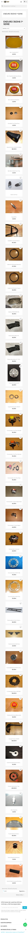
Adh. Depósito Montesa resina (14, 76)
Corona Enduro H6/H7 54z (14, 596)
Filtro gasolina (14, 810)
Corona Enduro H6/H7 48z (14, 572)
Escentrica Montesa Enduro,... (14, 762)
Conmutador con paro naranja (14, 454)
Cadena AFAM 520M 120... (14, 312)
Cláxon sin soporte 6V (14, 383)
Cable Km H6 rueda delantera (14, 264)
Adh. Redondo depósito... (14, 99)
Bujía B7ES (14, 217)
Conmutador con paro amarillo (14, 430)
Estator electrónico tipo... (14, 786)
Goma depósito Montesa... (14, 857)
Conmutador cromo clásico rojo (14, 501)
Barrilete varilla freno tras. (14, 171)
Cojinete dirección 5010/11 (14, 406)
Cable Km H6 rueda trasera (14, 288)
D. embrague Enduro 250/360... (14, 691)
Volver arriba (20, 895)
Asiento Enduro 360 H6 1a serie (14, 147)
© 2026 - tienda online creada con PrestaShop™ (13, 932)
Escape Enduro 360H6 (14, 739)
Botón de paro (14, 194)
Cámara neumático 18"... (14, 335)
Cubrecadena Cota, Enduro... (14, 620)
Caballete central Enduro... (14, 240)
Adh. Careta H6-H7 (14, 52)
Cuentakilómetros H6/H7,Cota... (14, 667)
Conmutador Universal (14, 549)
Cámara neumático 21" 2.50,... (14, 359)
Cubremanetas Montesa (14, 644)
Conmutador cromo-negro (14, 525)
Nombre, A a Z (14, 28)
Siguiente (22, 891)
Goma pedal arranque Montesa (14, 881)
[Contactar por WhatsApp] (25, 925)
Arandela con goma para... (14, 123)
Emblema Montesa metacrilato (14, 715)
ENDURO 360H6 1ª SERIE (13, 14)
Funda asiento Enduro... (14, 833)
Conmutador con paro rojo (14, 478)
